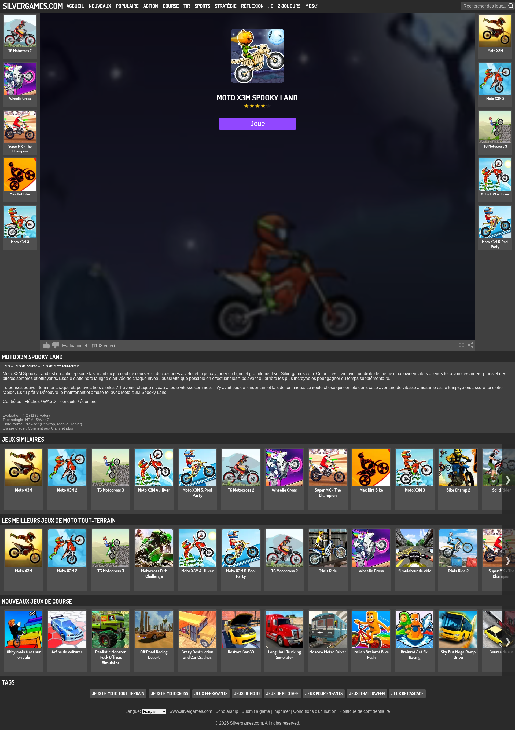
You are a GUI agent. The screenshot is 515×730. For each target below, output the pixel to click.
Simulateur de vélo (414, 570)
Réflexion (252, 6)
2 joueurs (289, 6)
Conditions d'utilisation (314, 711)
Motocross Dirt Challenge (154, 573)
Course (171, 6)
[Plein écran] (461, 345)
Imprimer (281, 711)
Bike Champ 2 (458, 490)
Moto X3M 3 (415, 490)
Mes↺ (311, 6)
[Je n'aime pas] (55, 345)
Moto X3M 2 (67, 490)
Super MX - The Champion (328, 492)
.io (270, 6)
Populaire (127, 6)
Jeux (6, 366)
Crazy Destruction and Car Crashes (197, 654)
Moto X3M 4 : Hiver (154, 490)
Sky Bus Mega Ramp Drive (458, 654)
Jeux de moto (247, 693)
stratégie (226, 6)
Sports (202, 6)
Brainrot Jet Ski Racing (415, 654)
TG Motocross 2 (241, 490)
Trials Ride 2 (458, 570)
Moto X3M (23, 490)
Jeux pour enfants (324, 693)
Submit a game (255, 711)
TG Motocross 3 (110, 490)
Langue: (133, 711)
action (150, 6)
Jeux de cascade (407, 693)
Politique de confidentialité (365, 711)
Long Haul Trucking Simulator (284, 654)
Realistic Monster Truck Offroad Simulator (110, 657)
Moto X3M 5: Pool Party (197, 492)
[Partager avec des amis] (470, 345)
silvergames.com (33, 6)
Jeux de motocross (169, 693)
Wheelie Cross (284, 490)
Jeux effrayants (210, 693)
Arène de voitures (67, 652)
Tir (186, 6)
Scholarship (226, 711)
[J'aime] (46, 345)
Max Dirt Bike (371, 490)
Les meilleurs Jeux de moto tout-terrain (59, 520)
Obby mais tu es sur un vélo (24, 654)
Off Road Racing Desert (154, 654)
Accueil (75, 6)
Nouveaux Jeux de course (37, 601)
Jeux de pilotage (282, 693)
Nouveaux (100, 6)
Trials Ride (328, 570)
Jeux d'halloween (367, 693)
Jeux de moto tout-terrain (60, 366)
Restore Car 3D (241, 652)
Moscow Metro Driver (327, 652)
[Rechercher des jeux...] (511, 6)
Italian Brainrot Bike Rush (371, 654)
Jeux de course (25, 366)
